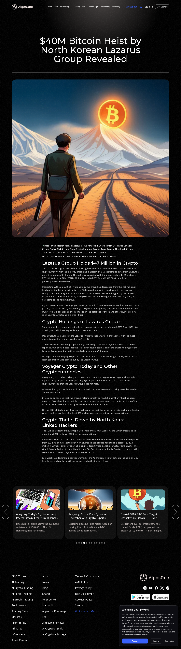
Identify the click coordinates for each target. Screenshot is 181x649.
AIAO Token (53, 6)
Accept (135, 641)
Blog (45, 588)
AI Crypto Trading (22, 588)
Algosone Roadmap (54, 611)
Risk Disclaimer (84, 593)
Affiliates (17, 628)
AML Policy (81, 582)
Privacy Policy (83, 588)
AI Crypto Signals (52, 628)
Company (116, 6)
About (46, 576)
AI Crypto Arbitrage (54, 634)
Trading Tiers (79, 6)
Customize (169, 641)
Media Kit (48, 605)
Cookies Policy (83, 599)
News (45, 582)
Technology (92, 6)
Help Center (49, 599)
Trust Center (19, 640)
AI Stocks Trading (22, 599)
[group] (38, 512)
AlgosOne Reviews (53, 622)
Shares (46, 593)
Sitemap (80, 605)
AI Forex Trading (22, 593)
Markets (17, 617)
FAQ (44, 617)
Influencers (18, 634)
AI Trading (64, 6)
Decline (155, 641)
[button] (76, 543)
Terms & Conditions (87, 576)
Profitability (105, 6)
